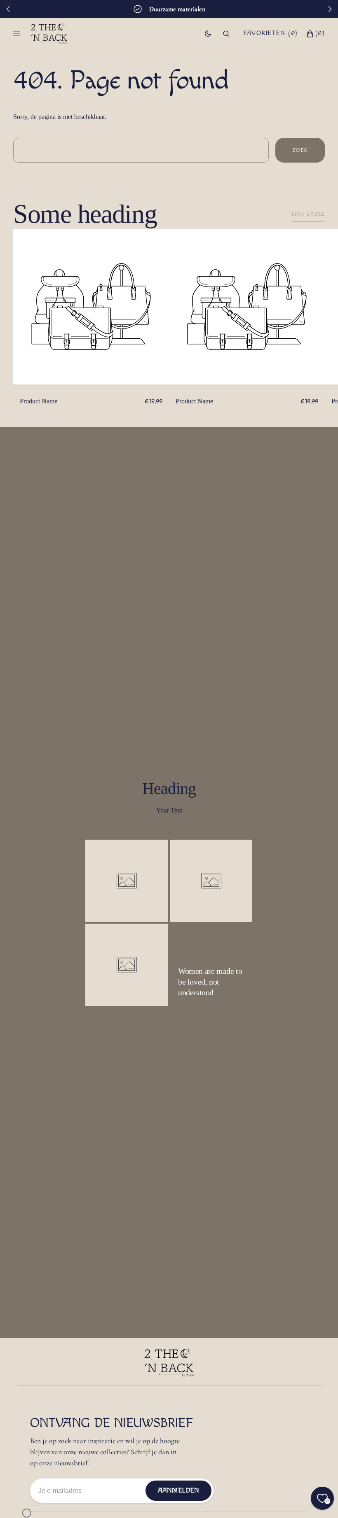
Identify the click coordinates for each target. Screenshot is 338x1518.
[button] (226, 34)
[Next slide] (330, 9)
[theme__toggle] (208, 34)
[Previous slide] (8, 9)
